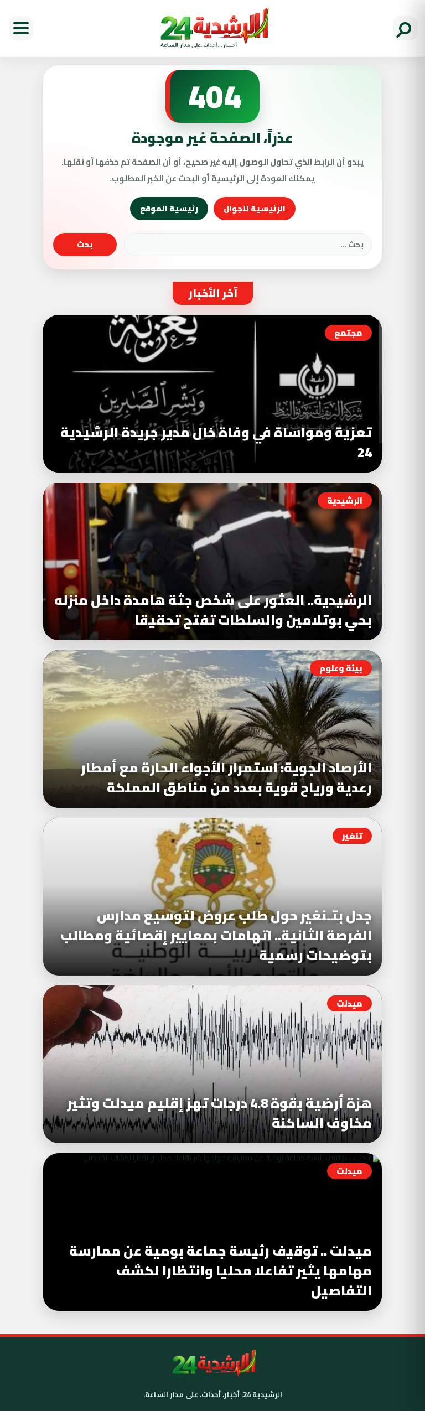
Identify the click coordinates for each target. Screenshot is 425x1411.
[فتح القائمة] (21, 28)
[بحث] (405, 28)
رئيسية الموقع (169, 208)
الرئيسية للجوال (255, 208)
